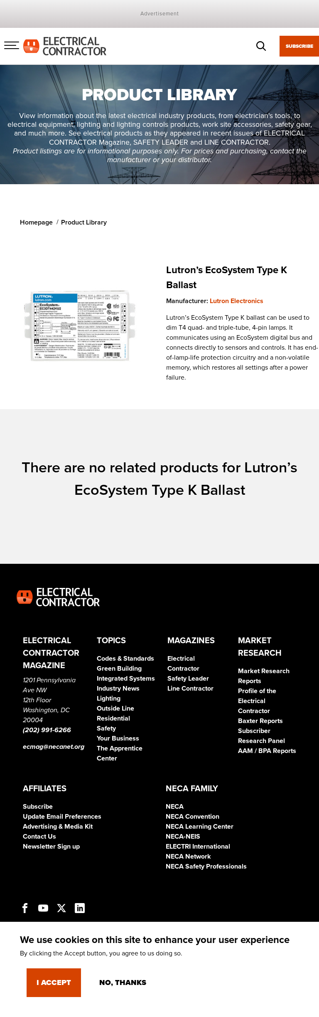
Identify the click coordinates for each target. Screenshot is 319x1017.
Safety (106, 728)
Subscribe (299, 46)
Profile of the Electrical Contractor (257, 701)
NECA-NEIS (183, 836)
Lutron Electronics (236, 301)
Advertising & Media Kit (58, 826)
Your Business (118, 738)
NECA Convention (192, 816)
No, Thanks (122, 982)
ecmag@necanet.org (53, 747)
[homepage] (64, 46)
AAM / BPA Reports (267, 751)
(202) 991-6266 (47, 730)
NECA (175, 806)
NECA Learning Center (199, 826)
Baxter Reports (260, 721)
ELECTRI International (198, 846)
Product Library (84, 222)
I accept (54, 982)
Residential (113, 718)
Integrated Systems (126, 678)
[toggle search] (261, 46)
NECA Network (188, 856)
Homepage (36, 222)
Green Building (119, 668)
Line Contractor (190, 688)
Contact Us (39, 836)
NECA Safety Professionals (206, 866)
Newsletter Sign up (51, 846)
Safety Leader (188, 678)
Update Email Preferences (62, 816)
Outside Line (115, 708)
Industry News (118, 688)
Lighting (108, 698)
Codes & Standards (125, 658)
